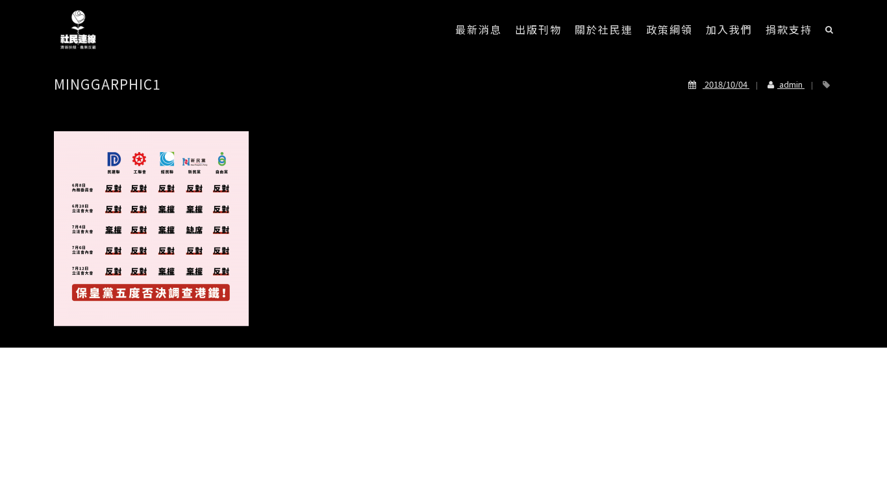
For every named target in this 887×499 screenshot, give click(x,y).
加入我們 (729, 29)
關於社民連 (604, 29)
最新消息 (478, 29)
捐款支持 (789, 29)
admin (791, 84)
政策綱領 (669, 29)
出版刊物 (538, 29)
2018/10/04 (726, 84)
